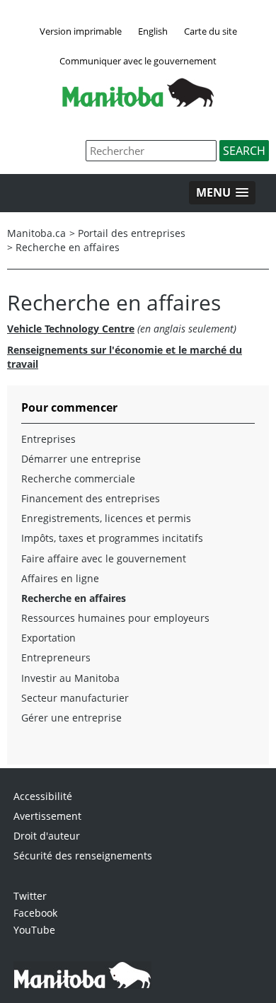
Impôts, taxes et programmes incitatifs (112, 538)
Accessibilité (42, 796)
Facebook (35, 913)
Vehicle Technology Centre (70, 328)
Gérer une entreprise (71, 717)
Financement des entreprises (90, 498)
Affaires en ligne (60, 578)
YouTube (34, 930)
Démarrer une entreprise (81, 458)
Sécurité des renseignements (82, 855)
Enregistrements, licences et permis (106, 518)
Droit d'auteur (46, 835)
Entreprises (48, 439)
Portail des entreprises (131, 233)
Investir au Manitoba (70, 678)
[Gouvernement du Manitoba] (138, 102)
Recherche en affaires (68, 247)
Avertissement (47, 816)
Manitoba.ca (36, 233)
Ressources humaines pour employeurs (115, 618)
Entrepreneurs (56, 657)
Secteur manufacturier (75, 698)
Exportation (48, 637)
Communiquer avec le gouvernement (138, 60)
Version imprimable (81, 31)
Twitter (30, 896)
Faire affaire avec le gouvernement (103, 558)
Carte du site (210, 31)
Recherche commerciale (78, 478)
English (153, 31)
